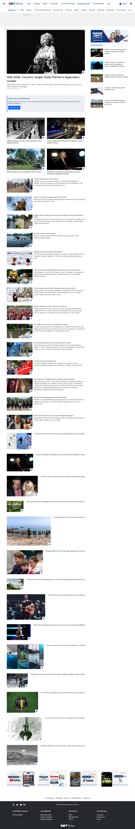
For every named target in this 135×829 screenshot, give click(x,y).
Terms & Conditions (46, 817)
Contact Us (86, 798)
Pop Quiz (92, 10)
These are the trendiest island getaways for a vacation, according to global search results (55, 579)
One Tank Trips (58, 10)
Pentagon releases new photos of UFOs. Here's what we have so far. (62, 746)
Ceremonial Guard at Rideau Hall (45, 361)
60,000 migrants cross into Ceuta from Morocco (69, 517)
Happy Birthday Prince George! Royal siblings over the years (65, 551)
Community (100, 10)
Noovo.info (100, 814)
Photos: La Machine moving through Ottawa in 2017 (50, 197)
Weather (29, 10)
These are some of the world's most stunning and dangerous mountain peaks (59, 434)
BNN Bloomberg (73, 817)
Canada (37, 4)
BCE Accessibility (17, 814)
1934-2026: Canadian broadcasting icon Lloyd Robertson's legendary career (63, 173)
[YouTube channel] (21, 804)
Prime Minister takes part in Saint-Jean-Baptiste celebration (53, 415)
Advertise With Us (76, 798)
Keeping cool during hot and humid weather (48, 252)
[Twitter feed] (13, 804)
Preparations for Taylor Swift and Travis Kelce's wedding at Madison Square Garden (58, 674)
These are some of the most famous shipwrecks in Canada (66, 645)
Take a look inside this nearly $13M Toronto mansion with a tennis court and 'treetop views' (55, 501)
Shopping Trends (83, 4)
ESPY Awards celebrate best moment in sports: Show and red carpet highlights (59, 625)
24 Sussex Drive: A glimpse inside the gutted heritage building (54, 379)
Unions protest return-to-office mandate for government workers (55, 288)
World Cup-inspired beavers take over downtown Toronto (52, 343)
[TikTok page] (17, 804)
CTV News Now (98, 4)
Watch (45, 4)
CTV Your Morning (67, 4)
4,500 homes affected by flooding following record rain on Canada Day (57, 270)
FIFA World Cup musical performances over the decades (66, 595)
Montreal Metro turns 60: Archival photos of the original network (24, 142)
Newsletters (59, 798)
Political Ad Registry (46, 819)
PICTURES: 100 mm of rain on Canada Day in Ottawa (51, 324)
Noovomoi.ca (101, 817)
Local (29, 4)
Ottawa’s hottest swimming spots (45, 233)
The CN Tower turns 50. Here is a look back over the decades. (65, 718)
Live (108, 4)
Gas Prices (68, 10)
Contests (84, 10)
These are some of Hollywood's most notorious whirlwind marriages (63, 476)
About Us (67, 798)
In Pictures (54, 4)
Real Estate (110, 10)
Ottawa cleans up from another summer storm (24, 172)
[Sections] (4, 3)
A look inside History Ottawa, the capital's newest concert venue (65, 142)
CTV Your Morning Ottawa (42, 10)
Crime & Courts (121, 10)
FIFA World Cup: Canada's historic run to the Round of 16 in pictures (63, 692)
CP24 (70, 814)
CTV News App (49, 798)
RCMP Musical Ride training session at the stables (50, 397)
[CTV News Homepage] (16, 4)
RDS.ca (99, 819)
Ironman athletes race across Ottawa (46, 179)
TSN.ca (71, 819)
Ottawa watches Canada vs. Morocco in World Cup (50, 306)
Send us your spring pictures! (19, 98)
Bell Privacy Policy (45, 814)
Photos (76, 10)
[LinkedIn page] (24, 804)
